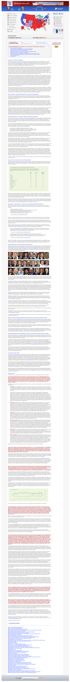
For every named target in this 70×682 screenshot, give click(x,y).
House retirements (12, 27)
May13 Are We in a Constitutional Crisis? (16, 658)
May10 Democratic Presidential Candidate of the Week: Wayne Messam (22, 670)
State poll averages (12, 20)
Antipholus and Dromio (36, 344)
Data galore (11, 29)
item (41, 507)
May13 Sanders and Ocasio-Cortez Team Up (16, 660)
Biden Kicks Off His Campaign (16, 47)
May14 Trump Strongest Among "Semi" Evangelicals (18, 654)
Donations (11, 31)
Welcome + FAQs (12, 13)
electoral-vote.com (22, 4)
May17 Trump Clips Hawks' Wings (14, 628)
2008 (61, 26)
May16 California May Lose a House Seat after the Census (19, 641)
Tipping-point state (12, 22)
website (42, 456)
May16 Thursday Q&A (12, 642)
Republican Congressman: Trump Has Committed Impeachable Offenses (23, 51)
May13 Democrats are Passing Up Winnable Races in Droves (20, 663)
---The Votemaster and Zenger (14, 623)
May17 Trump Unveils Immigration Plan (15, 627)
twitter (59, 30)
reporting (18, 319)
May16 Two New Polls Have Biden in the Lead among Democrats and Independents (24, 633)
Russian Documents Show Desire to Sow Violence (42, 43)
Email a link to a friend (12, 620)
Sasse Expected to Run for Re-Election (41, 42)
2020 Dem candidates (13, 15)
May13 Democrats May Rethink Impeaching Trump (18, 657)
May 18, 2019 (24, 214)
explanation (10, 98)
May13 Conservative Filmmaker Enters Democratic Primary (19, 662)
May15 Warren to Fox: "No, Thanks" (15, 648)
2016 (58, 26)
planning (47, 339)
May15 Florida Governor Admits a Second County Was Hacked (20, 646)
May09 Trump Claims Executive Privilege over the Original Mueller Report (22, 672)
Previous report (56, 14)
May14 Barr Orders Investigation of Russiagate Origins (18, 651)
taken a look (34, 138)
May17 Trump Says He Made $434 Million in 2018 (17, 629)
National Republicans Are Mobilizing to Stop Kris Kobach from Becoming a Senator (25, 54)
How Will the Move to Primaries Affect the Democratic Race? (21, 49)
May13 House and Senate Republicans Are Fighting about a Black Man (21, 664)
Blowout (22, 42)
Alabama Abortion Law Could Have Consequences (20, 52)
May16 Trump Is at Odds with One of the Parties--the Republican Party (21, 637)
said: (23, 242)
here (15, 610)
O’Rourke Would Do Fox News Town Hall (26, 43)
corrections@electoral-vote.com (15, 618)
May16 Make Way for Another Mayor (15, 639)
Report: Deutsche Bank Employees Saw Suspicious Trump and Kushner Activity (25, 53)
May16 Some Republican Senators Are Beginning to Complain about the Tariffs (23, 636)
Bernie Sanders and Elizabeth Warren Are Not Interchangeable (22, 48)
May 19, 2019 (27, 232)
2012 (60, 26)
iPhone (57, 31)
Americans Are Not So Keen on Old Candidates (19, 50)
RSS (62, 30)
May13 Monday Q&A (12, 665)
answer (33, 447)
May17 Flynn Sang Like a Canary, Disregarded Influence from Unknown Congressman (24, 630)
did (21, 386)
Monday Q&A (13, 56)
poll (23, 161)
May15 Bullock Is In (12, 649)
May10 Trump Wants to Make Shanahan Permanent (18, 666)
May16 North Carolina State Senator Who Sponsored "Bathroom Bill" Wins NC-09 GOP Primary (26, 640)
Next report (62, 14)
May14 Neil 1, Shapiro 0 (12, 653)
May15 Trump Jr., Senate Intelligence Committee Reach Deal (19, 644)
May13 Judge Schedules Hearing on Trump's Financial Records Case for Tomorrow (24, 656)
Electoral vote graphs (13, 17)
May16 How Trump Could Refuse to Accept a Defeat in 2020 (19, 638)
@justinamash (18, 228)
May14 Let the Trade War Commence (15, 650)
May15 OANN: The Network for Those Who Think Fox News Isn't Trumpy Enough (23, 647)
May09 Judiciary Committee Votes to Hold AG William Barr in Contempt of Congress (24, 671)
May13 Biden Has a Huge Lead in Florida (16, 659)
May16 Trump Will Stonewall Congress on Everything (18, 632)
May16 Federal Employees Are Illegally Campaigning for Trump (20, 635)
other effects (35, 247)
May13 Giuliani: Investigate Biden (14, 661)
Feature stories (11, 26)
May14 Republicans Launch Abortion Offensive (17, 652)
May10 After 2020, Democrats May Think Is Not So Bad (21, 668)
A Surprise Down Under (15, 55)
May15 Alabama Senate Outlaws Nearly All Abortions (18, 645)
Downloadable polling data (60, 9)
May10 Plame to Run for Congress (14, 669)
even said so (19, 62)
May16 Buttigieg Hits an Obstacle (14, 634)
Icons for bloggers (12, 24)
